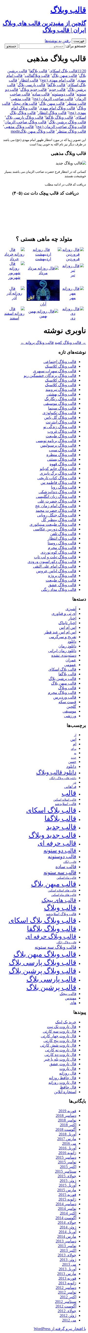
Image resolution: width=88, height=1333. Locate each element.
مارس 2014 (66, 1236)
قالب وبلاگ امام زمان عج (55, 506)
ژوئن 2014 (68, 1227)
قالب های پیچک (24, 103)
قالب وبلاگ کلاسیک (60, 366)
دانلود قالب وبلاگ (56, 772)
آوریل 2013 (67, 1269)
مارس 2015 (66, 1190)
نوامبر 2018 (67, 1120)
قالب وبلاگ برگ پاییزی (58, 473)
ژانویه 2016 (67, 1153)
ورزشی (70, 716)
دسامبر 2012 (66, 1288)
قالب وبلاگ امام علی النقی (54, 566)
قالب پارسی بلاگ (31, 85)
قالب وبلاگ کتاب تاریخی (56, 478)
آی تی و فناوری (64, 613)
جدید (73, 757)
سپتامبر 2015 (65, 1171)
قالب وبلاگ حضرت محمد (56, 510)
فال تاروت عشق (62, 1064)
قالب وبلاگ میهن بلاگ (37, 131)
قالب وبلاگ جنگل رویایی (56, 515)
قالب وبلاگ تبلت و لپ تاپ (55, 557)
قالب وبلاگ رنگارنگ (60, 399)
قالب (29, 75)
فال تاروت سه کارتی (59, 1031)
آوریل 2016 (67, 1148)
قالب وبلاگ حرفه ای (50, 936)
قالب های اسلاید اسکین (62, 890)
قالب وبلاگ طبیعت (61, 436)
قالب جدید (57, 89)
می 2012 (69, 1320)
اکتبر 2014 (68, 1213)
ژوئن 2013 (68, 1260)
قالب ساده (41, 94)
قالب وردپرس (64, 697)
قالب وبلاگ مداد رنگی (58, 589)
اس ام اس (67, 627)
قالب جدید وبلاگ (33, 89)
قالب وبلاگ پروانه (37, 342)
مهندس (70, 998)
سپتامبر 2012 (65, 1301)
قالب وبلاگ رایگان (66, 942)
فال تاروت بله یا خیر (60, 1059)
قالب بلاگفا (38, 71)
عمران (71, 660)
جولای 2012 (67, 1311)
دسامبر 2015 (66, 1157)
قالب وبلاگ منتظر (71, 131)
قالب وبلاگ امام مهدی (57, 108)
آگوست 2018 (65, 1129)
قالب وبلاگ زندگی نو (59, 427)
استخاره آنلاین (65, 1092)
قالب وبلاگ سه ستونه (55, 947)
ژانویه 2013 (67, 1283)
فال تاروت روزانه (62, 1082)
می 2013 (69, 1264)
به (75, 753)
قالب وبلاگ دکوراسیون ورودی (52, 562)
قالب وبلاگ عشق (62, 585)
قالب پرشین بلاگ (62, 679)
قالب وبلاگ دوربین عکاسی (54, 529)
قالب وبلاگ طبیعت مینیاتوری (53, 524)
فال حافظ (68, 1087)
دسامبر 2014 (66, 1204)
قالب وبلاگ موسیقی (60, 403)
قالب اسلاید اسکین (64, 799)
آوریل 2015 (67, 1185)
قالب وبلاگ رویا (63, 487)
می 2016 (69, 1143)
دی (72, 318)
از (75, 735)
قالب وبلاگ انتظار (52, 113)
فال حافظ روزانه (62, 1078)
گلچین (71, 706)
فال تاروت (67, 1068)
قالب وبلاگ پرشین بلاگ (67, 122)
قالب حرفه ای (57, 843)
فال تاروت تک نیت (61, 1027)
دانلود (72, 641)
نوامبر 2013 (67, 1246)
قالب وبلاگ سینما (62, 408)
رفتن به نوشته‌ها (58, 41)
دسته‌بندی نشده (63, 655)
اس (73, 739)
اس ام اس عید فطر (60, 632)
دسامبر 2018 (66, 1115)
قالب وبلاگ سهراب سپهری (54, 371)
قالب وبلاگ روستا (62, 543)
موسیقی (69, 711)
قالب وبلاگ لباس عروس (56, 571)
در (74, 782)
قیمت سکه (67, 702)
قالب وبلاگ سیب (62, 450)
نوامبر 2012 (67, 1292)
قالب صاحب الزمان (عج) (53, 99)
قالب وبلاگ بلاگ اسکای (42, 920)
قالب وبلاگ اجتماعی (60, 362)
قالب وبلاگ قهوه (63, 464)
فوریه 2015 (67, 1195)
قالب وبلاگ (41, 75)
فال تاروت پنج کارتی (60, 1041)
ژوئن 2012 (68, 1315)
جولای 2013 (67, 1255)
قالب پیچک (68, 994)
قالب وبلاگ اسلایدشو (61, 914)
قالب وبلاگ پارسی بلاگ (24, 117)
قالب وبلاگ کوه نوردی (58, 552)
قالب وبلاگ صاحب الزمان (25, 122)
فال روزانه (67, 1073)
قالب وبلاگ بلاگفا (59, 117)
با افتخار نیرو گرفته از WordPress (60, 1329)
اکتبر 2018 (68, 1125)
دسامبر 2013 (66, 1241)
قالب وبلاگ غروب (61, 431)
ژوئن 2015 (68, 1181)
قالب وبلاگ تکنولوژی (59, 413)
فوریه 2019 (67, 1111)
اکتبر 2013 (68, 1250)
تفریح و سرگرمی (62, 637)
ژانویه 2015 (67, 1199)
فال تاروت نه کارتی (60, 1050)
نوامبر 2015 (67, 1162)
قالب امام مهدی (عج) (57, 80)
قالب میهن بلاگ (64, 75)
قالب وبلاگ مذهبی (19, 127)
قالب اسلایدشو (65, 804)
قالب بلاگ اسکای (63, 71)
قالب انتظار (28, 80)
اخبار (72, 618)
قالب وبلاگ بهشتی (61, 394)
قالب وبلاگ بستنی (61, 459)
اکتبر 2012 (68, 1297)
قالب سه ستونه (60, 872)
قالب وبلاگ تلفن (63, 534)
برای (73, 748)
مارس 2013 (66, 1274)
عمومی (70, 665)
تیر (73, 275)
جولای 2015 (67, 1176)
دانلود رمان (67, 646)
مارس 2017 (66, 1139)
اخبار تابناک (67, 623)
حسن (72, 762)
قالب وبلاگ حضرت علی (57, 501)
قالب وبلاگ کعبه (70, 342)
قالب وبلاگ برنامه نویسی (56, 441)
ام (74, 744)
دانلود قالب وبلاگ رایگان (62, 778)
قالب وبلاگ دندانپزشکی (57, 492)
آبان (43, 304)
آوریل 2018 (67, 1134)
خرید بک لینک (65, 1022)
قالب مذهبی (21, 99)
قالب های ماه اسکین (63, 895)
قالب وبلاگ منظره (61, 455)
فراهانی (70, 787)
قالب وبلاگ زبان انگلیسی (56, 496)
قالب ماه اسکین (66, 877)
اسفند (14, 318)
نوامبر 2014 (67, 1208)
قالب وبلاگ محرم (62, 548)
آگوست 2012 (65, 1306)
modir (15, 131)
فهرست (79, 41)
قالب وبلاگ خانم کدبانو (58, 469)
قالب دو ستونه (60, 850)
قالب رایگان (69, 861)
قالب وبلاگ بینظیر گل (58, 520)
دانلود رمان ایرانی (62, 651)
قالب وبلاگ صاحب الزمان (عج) (61, 127)
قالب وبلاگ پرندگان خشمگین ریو (50, 376)
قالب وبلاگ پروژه (62, 575)
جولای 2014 (67, 1222)
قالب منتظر (76, 103)
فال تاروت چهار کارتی (58, 1036)
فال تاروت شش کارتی (58, 1045)
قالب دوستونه (63, 94)
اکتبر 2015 (68, 1167)
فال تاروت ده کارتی (60, 1054)
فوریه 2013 (67, 1278)
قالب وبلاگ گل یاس (60, 417)
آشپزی (71, 609)
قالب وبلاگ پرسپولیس (58, 445)
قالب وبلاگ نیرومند (60, 389)
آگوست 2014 (65, 1218)
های (73, 1003)
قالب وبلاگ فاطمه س (58, 482)
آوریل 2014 (67, 1232)
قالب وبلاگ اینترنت (61, 422)
